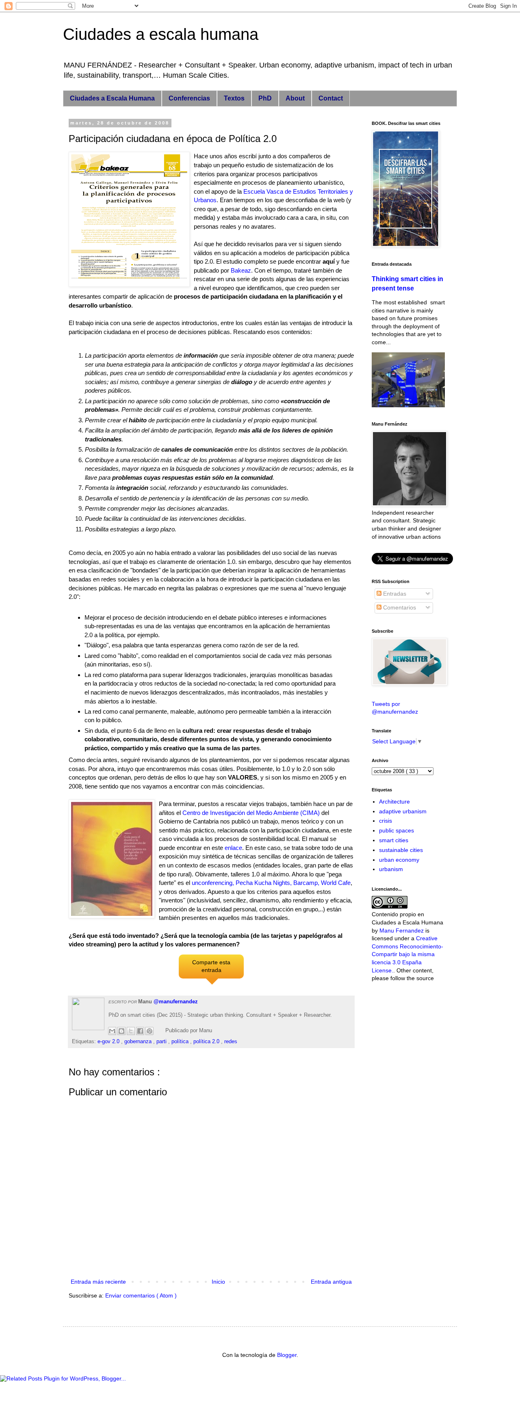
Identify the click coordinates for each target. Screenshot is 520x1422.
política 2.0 (207, 1041)
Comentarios (398, 607)
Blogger (287, 1355)
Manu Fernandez (401, 930)
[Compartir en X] (131, 1031)
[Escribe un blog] (121, 1031)
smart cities (393, 840)
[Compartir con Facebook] (140, 1031)
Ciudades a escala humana (160, 34)
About (295, 98)
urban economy (399, 859)
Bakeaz (241, 270)
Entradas (393, 593)
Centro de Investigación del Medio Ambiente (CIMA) (251, 812)
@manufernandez (176, 1002)
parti (162, 1041)
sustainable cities (401, 850)
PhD (265, 98)
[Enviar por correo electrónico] (112, 1031)
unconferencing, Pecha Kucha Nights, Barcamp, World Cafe (271, 882)
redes (230, 1041)
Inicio (218, 1281)
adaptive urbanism (403, 811)
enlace (233, 847)
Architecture (394, 801)
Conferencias (189, 98)
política (180, 1041)
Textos (234, 98)
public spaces (396, 830)
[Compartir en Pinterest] (149, 1031)
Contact (330, 98)
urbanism (391, 869)
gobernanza (138, 1041)
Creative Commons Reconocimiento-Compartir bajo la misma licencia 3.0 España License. (407, 954)
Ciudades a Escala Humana (112, 98)
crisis (385, 820)
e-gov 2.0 (109, 1041)
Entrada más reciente (98, 1281)
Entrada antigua (331, 1281)
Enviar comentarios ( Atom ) (141, 1295)
